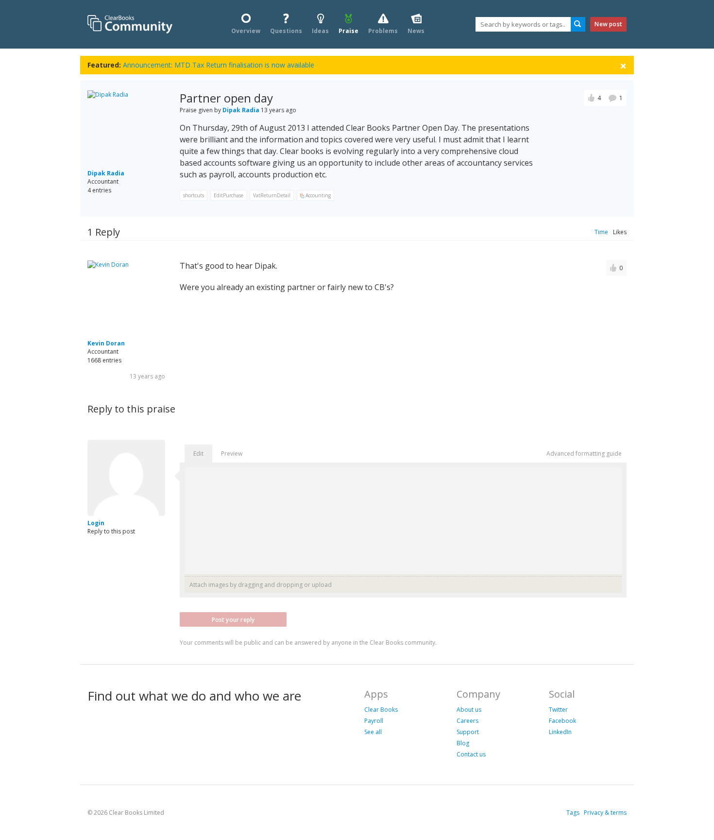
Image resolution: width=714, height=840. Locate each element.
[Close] (623, 65)
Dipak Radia (105, 173)
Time (601, 232)
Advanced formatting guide (584, 453)
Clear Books (381, 709)
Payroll (373, 721)
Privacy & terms (605, 812)
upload (322, 585)
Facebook (562, 721)
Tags (572, 812)
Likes (620, 232)
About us (469, 709)
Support (468, 732)
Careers (467, 721)
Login (95, 523)
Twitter (558, 709)
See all (373, 732)
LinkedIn (560, 732)
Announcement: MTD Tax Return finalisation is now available (218, 64)
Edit (198, 453)
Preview (231, 453)
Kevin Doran (106, 343)
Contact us (471, 754)
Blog (463, 743)
